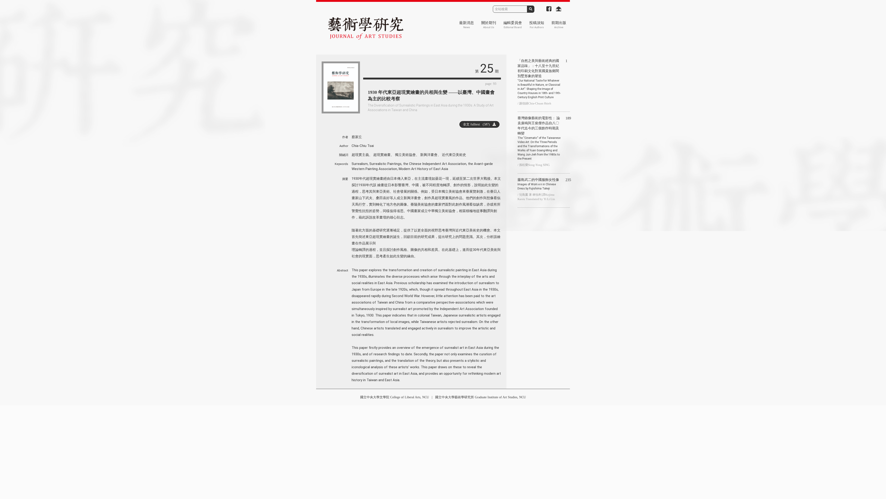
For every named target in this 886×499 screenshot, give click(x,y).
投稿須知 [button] (536, 25)
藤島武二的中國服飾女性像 (538, 184)
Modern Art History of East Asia (423, 169)
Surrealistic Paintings (385, 164)
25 (487, 68)
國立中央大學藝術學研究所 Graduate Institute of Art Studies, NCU (480, 397)
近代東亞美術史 (454, 155)
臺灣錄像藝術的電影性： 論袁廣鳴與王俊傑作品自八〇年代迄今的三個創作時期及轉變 (539, 138)
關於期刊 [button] (488, 25)
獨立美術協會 (405, 155)
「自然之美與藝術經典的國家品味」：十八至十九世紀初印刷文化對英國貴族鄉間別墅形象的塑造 (539, 79)
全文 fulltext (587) (478, 124)
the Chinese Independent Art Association (434, 164)
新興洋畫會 (428, 155)
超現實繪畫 (382, 155)
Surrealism (360, 164)
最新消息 (466, 25)
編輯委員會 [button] (512, 25)
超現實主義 (360, 155)
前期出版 (558, 25)
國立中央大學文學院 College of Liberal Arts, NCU (394, 397)
